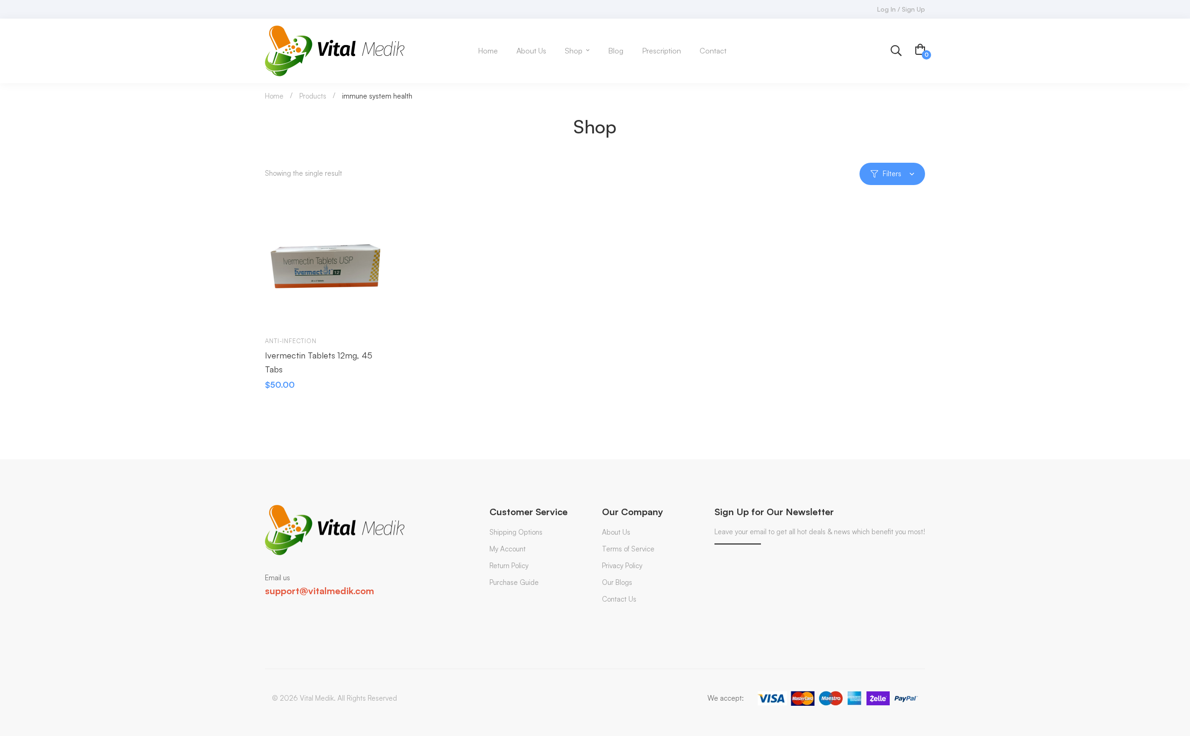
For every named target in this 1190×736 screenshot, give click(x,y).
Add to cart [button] (281, 315)
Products (312, 96)
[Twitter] (265, 608)
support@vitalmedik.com (319, 591)
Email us (277, 577)
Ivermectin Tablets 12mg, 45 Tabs (318, 362)
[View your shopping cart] (920, 51)
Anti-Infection (291, 341)
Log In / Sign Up (901, 9)
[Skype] (292, 608)
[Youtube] (306, 608)
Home (274, 96)
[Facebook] (278, 608)
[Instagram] (320, 608)
